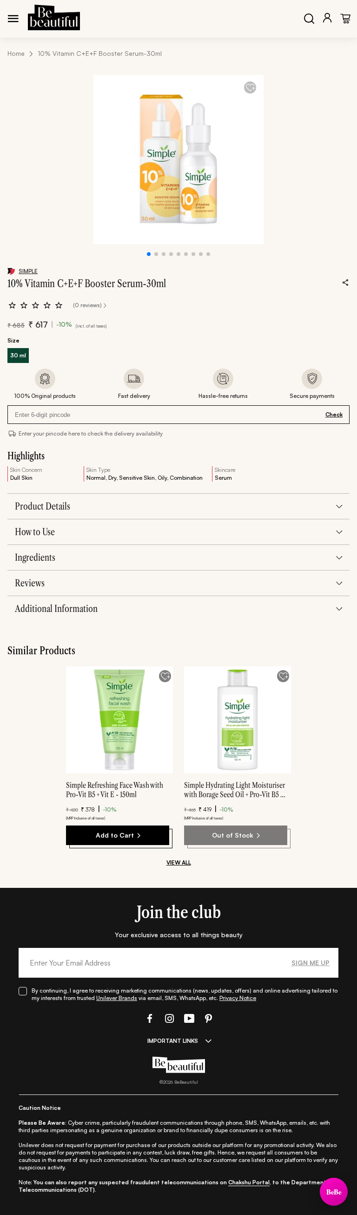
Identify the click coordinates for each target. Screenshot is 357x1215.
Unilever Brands (116, 997)
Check (334, 414)
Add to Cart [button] (115, 835)
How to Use (35, 531)
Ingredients (35, 557)
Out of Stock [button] (232, 835)
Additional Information (56, 608)
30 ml (18, 355)
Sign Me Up (310, 963)
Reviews (30, 583)
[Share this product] (345, 282)
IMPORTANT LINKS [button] (172, 1040)
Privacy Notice (237, 997)
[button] (148, 1018)
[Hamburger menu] (13, 18)
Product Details (42, 506)
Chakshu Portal (249, 1182)
